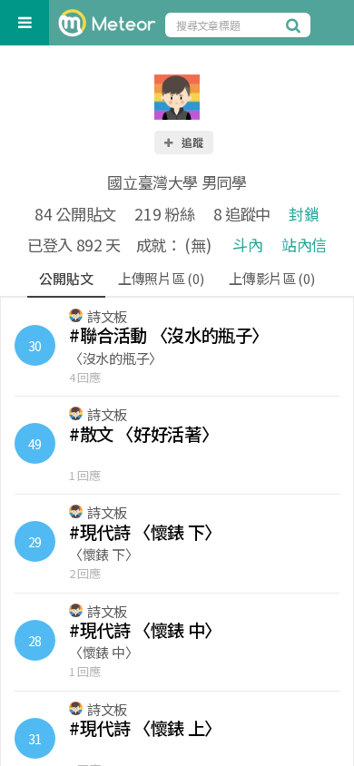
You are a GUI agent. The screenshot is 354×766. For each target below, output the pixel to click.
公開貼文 (66, 278)
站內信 (304, 244)
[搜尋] (296, 24)
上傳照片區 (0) (160, 278)
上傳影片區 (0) (271, 278)
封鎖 (304, 213)
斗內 (247, 244)
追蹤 (191, 142)
